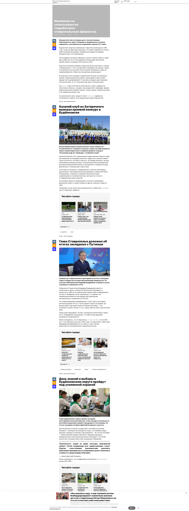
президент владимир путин (99, 369)
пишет (64, 86)
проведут (105, 188)
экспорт (86, 369)
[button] (62, 495)
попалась (90, 96)
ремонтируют (102, 459)
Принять (131, 508)
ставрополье (63, 232)
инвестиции (78, 369)
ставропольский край (65, 369)
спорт (72, 232)
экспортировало (93, 320)
